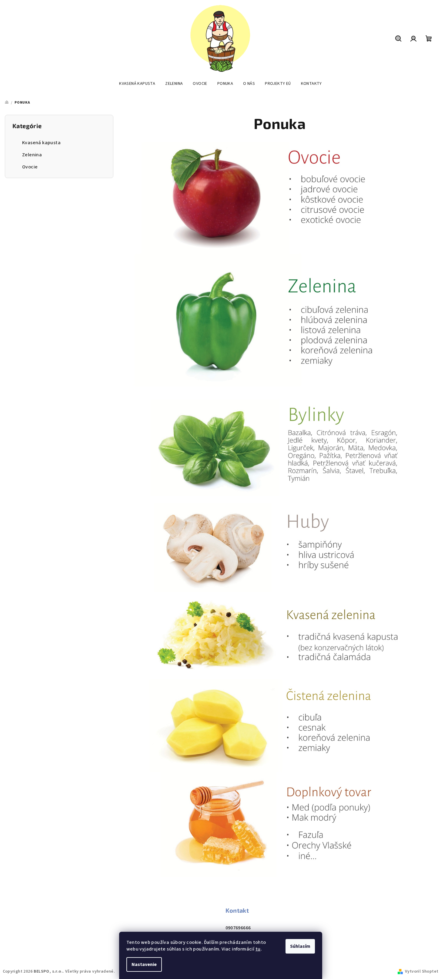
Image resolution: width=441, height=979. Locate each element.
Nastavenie (144, 964)
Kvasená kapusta (41, 142)
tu (258, 949)
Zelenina (32, 154)
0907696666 (238, 927)
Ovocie (30, 167)
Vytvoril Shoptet (421, 971)
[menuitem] (137, 84)
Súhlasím (300, 946)
